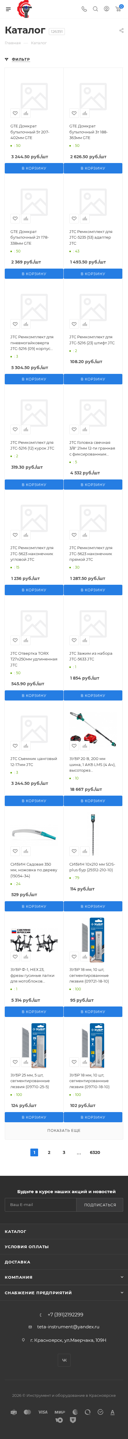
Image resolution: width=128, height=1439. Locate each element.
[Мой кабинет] (106, 9)
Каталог (15, 1231)
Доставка (17, 1262)
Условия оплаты (27, 1246)
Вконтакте (64, 1360)
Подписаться (100, 1205)
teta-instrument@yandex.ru (68, 1327)
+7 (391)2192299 (65, 1314)
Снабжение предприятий (38, 1292)
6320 (94, 1152)
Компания (18, 1277)
